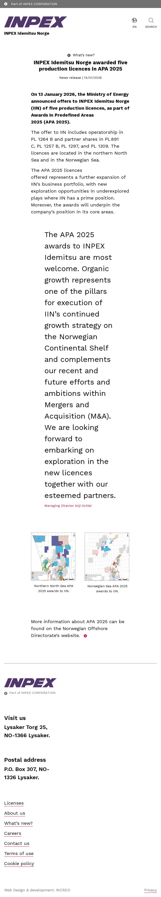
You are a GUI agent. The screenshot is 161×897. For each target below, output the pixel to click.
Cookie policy (19, 863)
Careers (12, 833)
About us (14, 813)
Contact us (16, 843)
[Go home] (80, 682)
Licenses (14, 803)
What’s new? (18, 823)
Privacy (150, 890)
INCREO (63, 890)
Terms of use (19, 853)
